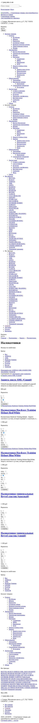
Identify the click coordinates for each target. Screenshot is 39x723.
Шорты (15, 39)
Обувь (11, 103)
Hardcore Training (10, 360)
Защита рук (21, 75)
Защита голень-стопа (20, 66)
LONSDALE (13, 226)
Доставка (8, 327)
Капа (18, 76)
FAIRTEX (12, 205)
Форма (15, 48)
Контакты (8, 331)
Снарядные (20, 59)
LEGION (12, 222)
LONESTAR (13, 224)
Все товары (9, 705)
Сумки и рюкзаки (19, 91)
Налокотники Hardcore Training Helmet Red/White (18, 411)
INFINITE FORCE (15, 217)
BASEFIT (12, 187)
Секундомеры (17, 92)
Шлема (15, 55)
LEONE (7, 361)
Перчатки (16, 57)
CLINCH (12, 194)
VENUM (12, 247)
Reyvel (7, 365)
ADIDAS (12, 181)
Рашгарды (16, 41)
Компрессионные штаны (21, 44)
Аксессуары (13, 89)
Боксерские (21, 62)
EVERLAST (13, 199)
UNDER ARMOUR (15, 245)
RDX (10, 231)
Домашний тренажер (16, 249)
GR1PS (11, 210)
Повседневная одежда (20, 46)
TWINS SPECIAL (15, 242)
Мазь (14, 101)
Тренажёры (16, 80)
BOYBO (12, 192)
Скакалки (16, 100)
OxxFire (7, 363)
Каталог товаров (10, 34)
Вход (12, 9)
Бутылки (16, 94)
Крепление (20, 84)
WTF (18, 64)
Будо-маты (20, 87)
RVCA (11, 235)
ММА (19, 60)
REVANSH (12, 233)
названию (27, 374)
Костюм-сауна (17, 98)
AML (10, 183)
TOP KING (12, 240)
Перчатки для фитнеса (20, 96)
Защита (15, 68)
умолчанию (16, 374)
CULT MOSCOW (15, 196)
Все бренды (9, 176)
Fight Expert (13, 206)
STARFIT (12, 237)
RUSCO (11, 180)
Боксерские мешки (19, 82)
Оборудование (14, 78)
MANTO (12, 228)
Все (6, 354)
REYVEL (12, 178)
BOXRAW (12, 190)
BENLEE (12, 189)
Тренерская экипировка (21, 53)
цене (22, 374)
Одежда (11, 35)
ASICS (11, 185)
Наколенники (21, 71)
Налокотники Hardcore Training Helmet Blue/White (18, 454)
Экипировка (13, 50)
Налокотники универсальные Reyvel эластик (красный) (17, 495)
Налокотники (21, 73)
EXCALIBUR (13, 201)
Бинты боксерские (19, 51)
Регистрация (5, 9)
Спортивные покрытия (21, 85)
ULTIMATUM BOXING (17, 244)
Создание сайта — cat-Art (9, 720)
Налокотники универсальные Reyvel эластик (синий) (17, 534)
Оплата (7, 329)
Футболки (16, 37)
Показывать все (6, 370)
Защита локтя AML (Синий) (16, 379)
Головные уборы (18, 43)
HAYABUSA (13, 215)
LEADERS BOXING (16, 221)
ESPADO (12, 197)
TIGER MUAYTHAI (16, 238)
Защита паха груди (23, 69)
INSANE (12, 219)
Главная (7, 326)
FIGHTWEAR (13, 208)
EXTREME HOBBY (16, 203)
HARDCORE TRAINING (17, 213)
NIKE (11, 229)
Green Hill (12, 212)
